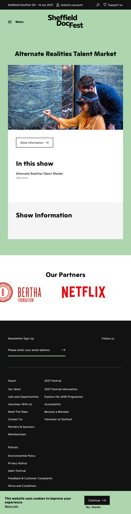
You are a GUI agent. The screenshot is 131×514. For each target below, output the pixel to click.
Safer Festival (17, 471)
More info (11, 506)
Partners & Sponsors (21, 427)
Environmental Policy (21, 456)
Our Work (14, 389)
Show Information (31, 142)
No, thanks (93, 507)
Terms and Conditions (22, 486)
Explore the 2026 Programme (63, 396)
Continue (94, 500)
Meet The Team (18, 412)
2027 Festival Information (60, 389)
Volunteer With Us (20, 404)
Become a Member (56, 412)
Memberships (17, 434)
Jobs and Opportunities (23, 396)
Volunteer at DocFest (58, 419)
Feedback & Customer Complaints (30, 478)
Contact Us (15, 419)
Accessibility (52, 404)
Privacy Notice (17, 463)
